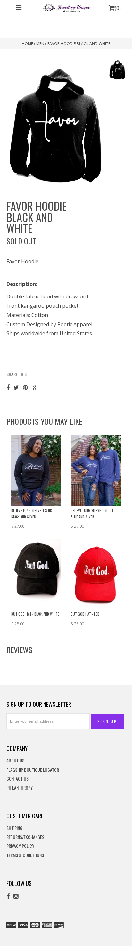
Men (40, 43)
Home (27, 43)
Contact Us (17, 779)
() (118, 8)
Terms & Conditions (25, 855)
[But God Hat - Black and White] (36, 573)
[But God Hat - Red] (96, 573)
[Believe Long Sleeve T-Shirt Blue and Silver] (96, 469)
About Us (15, 761)
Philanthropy (19, 788)
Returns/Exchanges (25, 837)
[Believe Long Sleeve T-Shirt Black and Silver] (36, 469)
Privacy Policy (20, 846)
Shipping (14, 828)
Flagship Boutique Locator (32, 770)
